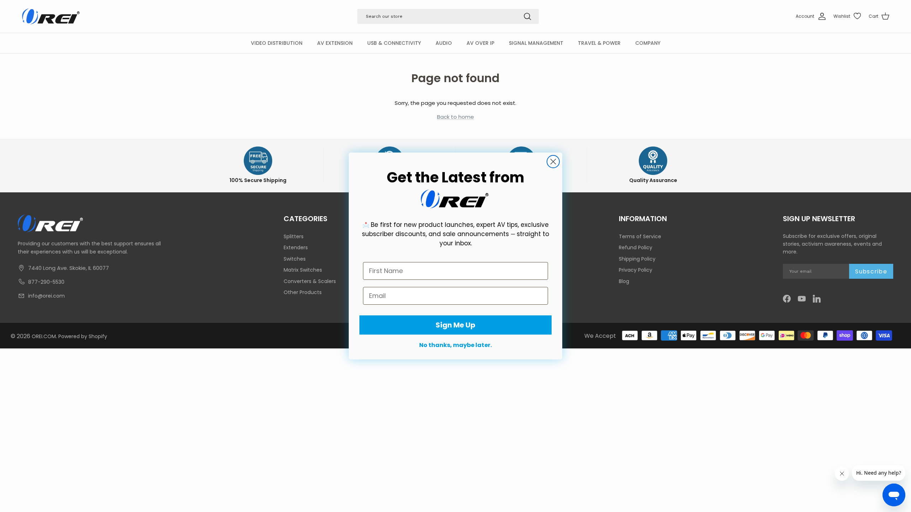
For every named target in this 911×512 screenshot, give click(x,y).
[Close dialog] (553, 161)
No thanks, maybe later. (455, 345)
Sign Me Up (455, 325)
